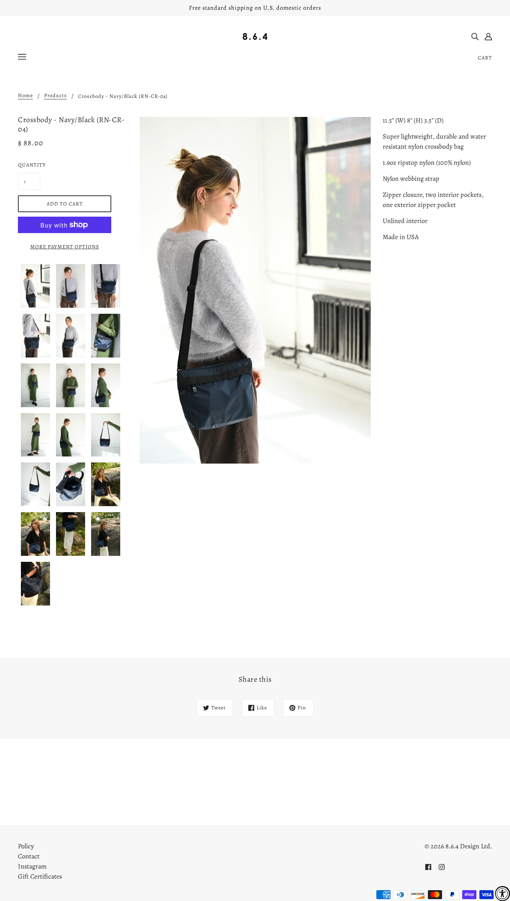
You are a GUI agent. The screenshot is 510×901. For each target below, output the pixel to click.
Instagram (32, 866)
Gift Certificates (40, 876)
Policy (26, 846)
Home (25, 96)
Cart (485, 57)
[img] (475, 36)
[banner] (255, 35)
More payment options (64, 246)
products (55, 96)
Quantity (29, 164)
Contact (29, 856)
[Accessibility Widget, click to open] (502, 893)
